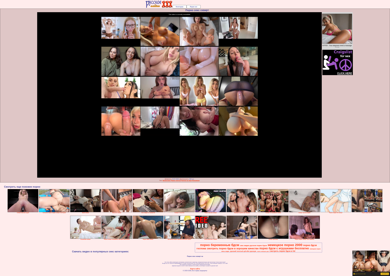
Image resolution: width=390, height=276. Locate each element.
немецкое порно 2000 (285, 245)
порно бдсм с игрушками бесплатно (284, 248)
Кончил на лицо (186, 180)
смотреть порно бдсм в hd (282, 251)
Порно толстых (176, 180)
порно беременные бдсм (219, 245)
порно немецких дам (263, 251)
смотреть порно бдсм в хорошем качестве (233, 248)
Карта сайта (195, 269)
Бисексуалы (167, 180)
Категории (179, 7)
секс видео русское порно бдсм (253, 245)
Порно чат (193, 7)
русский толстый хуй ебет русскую (243, 251)
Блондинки (196, 180)
